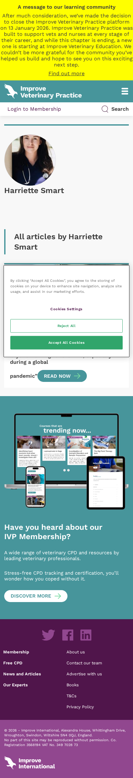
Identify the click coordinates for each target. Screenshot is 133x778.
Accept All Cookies (66, 342)
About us (75, 651)
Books (72, 684)
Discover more (31, 596)
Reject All (66, 325)
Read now (57, 376)
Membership (16, 651)
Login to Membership (34, 109)
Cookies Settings (66, 309)
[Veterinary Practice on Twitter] (48, 635)
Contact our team (84, 662)
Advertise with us (84, 673)
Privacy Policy (80, 706)
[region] (66, 311)
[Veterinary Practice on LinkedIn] (85, 635)
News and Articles (22, 673)
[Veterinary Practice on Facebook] (67, 635)
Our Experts (15, 684)
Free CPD (12, 662)
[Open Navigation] (125, 91)
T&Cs (71, 695)
